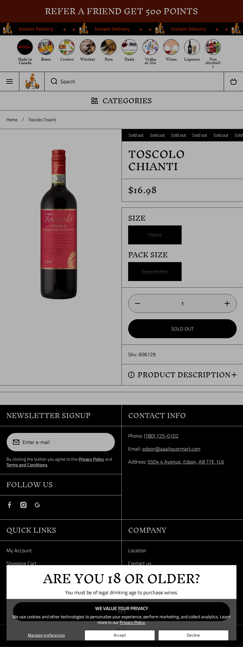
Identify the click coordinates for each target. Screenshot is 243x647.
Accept (120, 635)
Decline (193, 635)
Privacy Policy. (133, 622)
